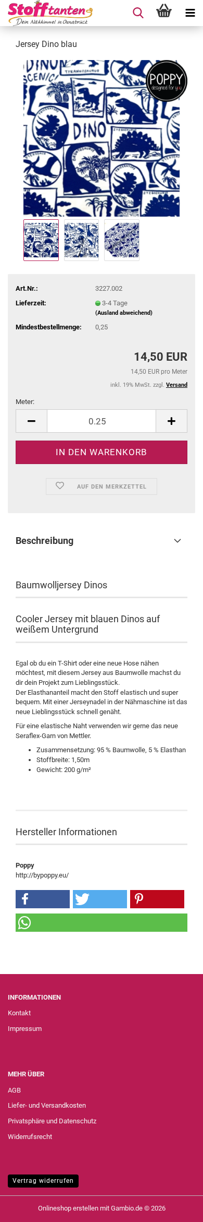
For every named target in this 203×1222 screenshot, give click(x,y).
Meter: (25, 402)
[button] (31, 421)
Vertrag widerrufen (43, 1180)
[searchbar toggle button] (138, 13)
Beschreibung (44, 540)
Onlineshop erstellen (68, 1208)
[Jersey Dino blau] (101, 137)
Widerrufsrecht (30, 1137)
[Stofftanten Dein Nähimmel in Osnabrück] (46, 13)
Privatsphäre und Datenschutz (52, 1121)
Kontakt (19, 1013)
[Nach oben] (174, 1206)
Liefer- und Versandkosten (47, 1105)
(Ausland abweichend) (124, 313)
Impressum (25, 1029)
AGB (14, 1090)
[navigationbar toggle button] (190, 13)
